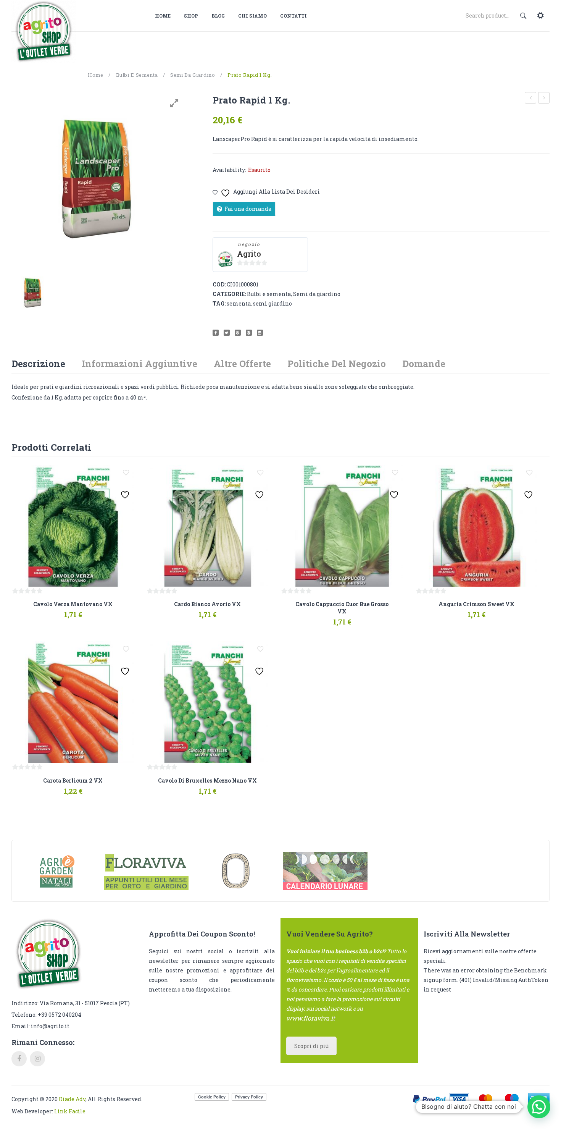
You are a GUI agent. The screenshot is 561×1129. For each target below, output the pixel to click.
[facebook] (19, 1058)
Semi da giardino (192, 75)
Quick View (97, 611)
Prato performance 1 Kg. (544, 99)
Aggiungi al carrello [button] (47, 611)
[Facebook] (216, 333)
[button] (538, 1106)
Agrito (249, 254)
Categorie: (229, 294)
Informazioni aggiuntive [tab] (139, 363)
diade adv (72, 1099)
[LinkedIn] (260, 333)
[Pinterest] (238, 333)
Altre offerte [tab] (242, 363)
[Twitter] (227, 333)
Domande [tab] (423, 363)
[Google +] (249, 333)
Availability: (229, 169)
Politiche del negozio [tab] (336, 363)
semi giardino (272, 303)
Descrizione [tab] (38, 363)
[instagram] (37, 1058)
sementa (239, 303)
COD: (219, 284)
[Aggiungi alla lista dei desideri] (126, 473)
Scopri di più (311, 1046)
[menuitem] (165, 15)
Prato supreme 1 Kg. (530, 99)
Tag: (219, 303)
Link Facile (69, 1111)
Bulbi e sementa (137, 75)
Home (95, 75)
